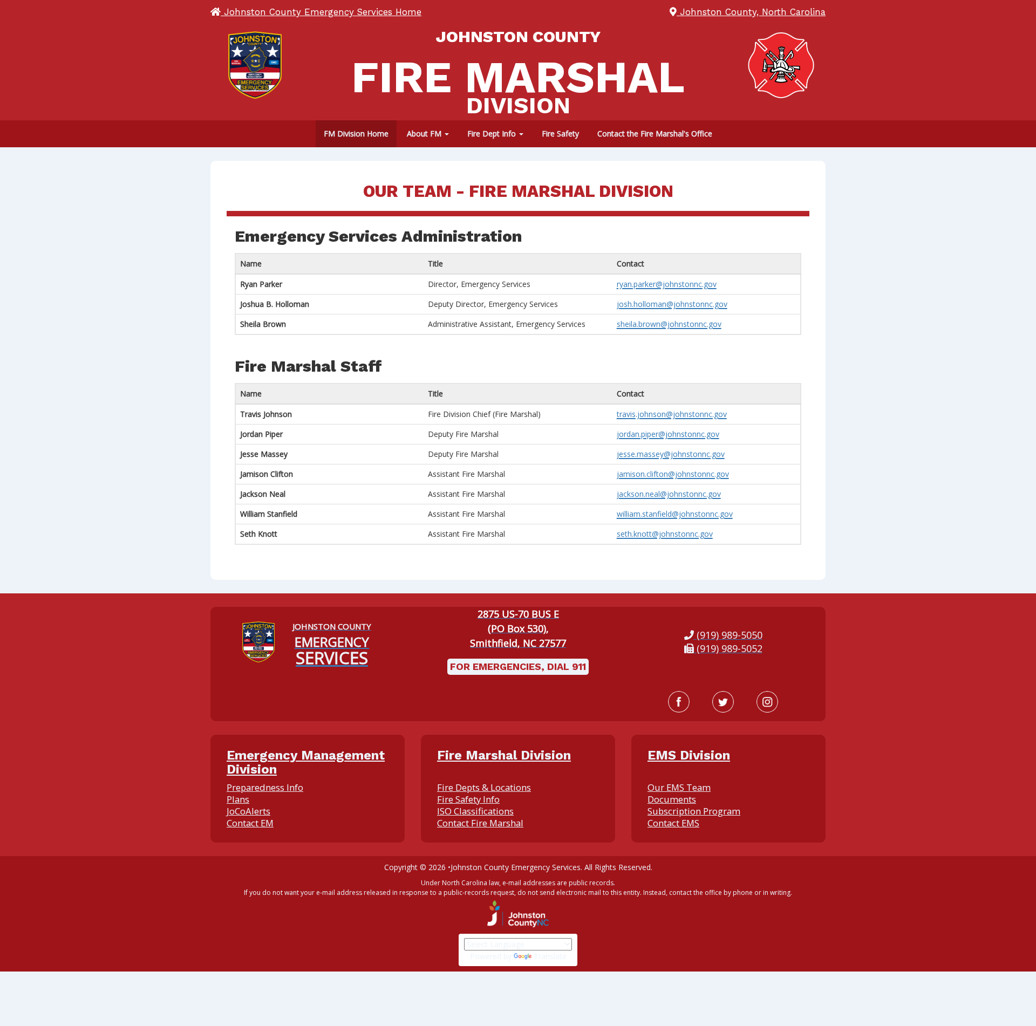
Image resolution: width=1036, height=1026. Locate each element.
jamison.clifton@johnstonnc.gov (673, 474)
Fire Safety (560, 133)
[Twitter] (723, 702)
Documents (672, 799)
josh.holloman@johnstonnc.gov (672, 304)
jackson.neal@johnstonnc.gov (669, 494)
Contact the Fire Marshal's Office (654, 133)
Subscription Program (694, 811)
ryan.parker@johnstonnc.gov (667, 284)
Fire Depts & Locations (484, 787)
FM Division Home (356, 133)
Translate (550, 956)
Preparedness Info (265, 787)
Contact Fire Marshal (480, 823)
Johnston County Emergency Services (516, 867)
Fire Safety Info (468, 799)
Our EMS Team (679, 787)
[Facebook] (679, 702)
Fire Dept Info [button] (492, 133)
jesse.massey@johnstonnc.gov (671, 454)
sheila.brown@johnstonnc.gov (669, 324)
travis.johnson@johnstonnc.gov (672, 414)
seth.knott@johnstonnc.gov (665, 534)
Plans (238, 799)
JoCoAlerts (248, 811)
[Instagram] (767, 702)
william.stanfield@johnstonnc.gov (675, 514)
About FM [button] (425, 133)
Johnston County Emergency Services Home (321, 11)
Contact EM (250, 823)
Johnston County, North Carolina (751, 11)
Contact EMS (673, 823)
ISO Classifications (475, 811)
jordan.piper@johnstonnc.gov (668, 434)
